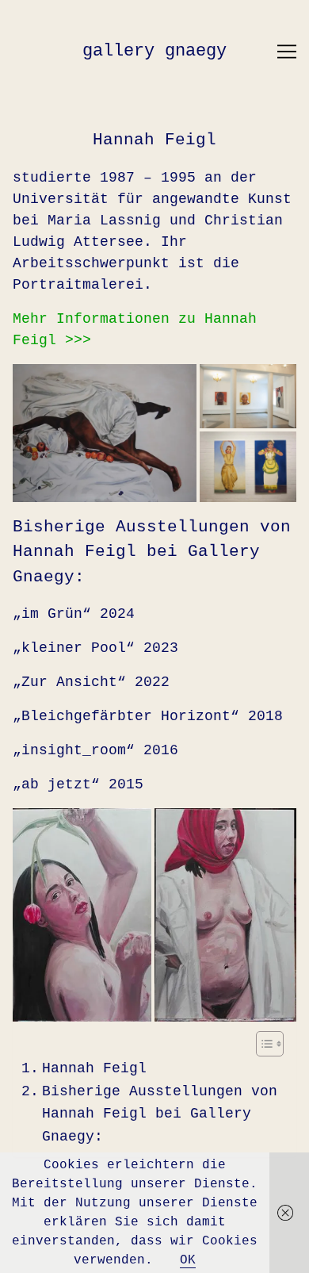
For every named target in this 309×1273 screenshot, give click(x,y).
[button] (104, 433)
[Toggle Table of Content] (262, 1043)
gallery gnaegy (154, 51)
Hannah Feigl (94, 1068)
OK (188, 1260)
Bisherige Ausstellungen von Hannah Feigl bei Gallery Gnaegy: (159, 1114)
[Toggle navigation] (286, 51)
